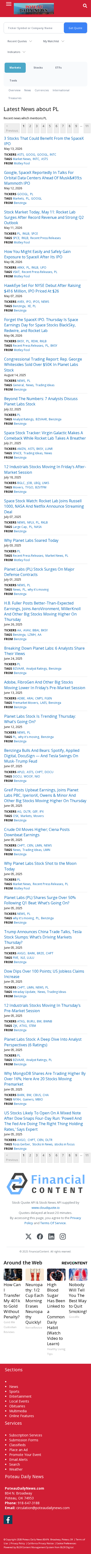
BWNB (47, 1021)
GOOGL (42, 154)
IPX (42, 811)
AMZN (21, 449)
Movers (18, 487)
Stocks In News (42, 1144)
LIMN (38, 845)
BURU (31, 1021)
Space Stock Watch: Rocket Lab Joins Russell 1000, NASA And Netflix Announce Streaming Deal (44, 506)
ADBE (21, 698)
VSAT (16, 272)
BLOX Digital (67, 1547)
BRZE (40, 953)
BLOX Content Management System (35, 1547)
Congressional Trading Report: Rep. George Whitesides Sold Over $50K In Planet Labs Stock (43, 364)
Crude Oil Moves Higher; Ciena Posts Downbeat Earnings (37, 832)
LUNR (49, 449)
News (27, 90)
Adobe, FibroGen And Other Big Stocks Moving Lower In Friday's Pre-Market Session (44, 684)
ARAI (30, 698)
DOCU (49, 772)
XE (29, 306)
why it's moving (38, 589)
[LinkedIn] (51, 1236)
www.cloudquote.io (46, 1207)
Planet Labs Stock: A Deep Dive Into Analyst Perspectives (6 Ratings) (43, 1042)
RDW (34, 341)
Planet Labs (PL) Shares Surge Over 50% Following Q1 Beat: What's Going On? (40, 900)
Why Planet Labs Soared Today (31, 540)
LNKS (45, 483)
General (18, 385)
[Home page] (34, 8)
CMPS (39, 698)
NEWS (45, 302)
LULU (30, 958)
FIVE (15, 958)
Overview (14, 90)
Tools (13, 80)
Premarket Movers (25, 703)
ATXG (21, 1021)
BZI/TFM (40, 487)
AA (19, 630)
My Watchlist (51, 41)
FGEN (48, 698)
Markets (15, 67)
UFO (43, 267)
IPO (28, 302)
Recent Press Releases (45, 238)
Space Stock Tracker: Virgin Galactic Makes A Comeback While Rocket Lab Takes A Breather (45, 435)
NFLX (30, 522)
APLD (21, 772)
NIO (37, 776)
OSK (15, 816)
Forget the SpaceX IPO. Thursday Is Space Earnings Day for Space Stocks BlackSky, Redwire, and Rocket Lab (41, 325)
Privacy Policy (17, 1543)
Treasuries (14, 98)
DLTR (27, 811)
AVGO (21, 953)
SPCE (34, 234)
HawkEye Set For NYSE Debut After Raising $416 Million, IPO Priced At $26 (42, 288)
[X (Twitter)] (28, 1236)
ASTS (20, 154)
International (61, 90)
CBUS (37, 1095)
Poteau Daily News (32, 1539)
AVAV (27, 630)
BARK (31, 953)
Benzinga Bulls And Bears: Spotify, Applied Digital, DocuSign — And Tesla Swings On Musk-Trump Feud (41, 756)
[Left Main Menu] (9, 4)
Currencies (42, 90)
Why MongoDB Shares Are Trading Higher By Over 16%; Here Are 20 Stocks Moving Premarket (45, 1079)
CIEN (30, 845)
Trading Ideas (44, 385)
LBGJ (37, 483)
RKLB (26, 234)
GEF (35, 811)
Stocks (38, 67)
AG (19, 811)
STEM (32, 1026)
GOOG (30, 154)
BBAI (36, 630)
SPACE (17, 453)
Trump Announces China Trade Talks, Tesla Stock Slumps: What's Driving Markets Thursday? (43, 937)
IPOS (36, 302)
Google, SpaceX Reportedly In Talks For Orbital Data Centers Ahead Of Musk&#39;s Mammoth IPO (43, 178)
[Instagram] (63, 1236)
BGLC (21, 483)
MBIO (39, 1099)
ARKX (20, 267)
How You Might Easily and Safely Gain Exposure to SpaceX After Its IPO (37, 254)
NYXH (17, 1099)
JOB (29, 483)
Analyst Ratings (23, 419)
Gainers (28, 1099)
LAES (43, 703)
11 (87, 126)
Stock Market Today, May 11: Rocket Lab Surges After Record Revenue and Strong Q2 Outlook (44, 217)
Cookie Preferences (66, 1543)
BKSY (20, 341)
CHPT (39, 772)
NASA (38, 527)
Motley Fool (22, 163)
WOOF (28, 776)
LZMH (32, 635)
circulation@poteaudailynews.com (43, 1507)
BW (39, 1021)
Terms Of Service (53, 1223)
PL (31, 194)
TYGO (29, 487)
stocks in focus (64, 1144)
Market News (22, 159)
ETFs (58, 67)
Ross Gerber (21, 1144)
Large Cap (20, 527)
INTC (53, 154)
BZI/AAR (41, 419)
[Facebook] (40, 1236)
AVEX (20, 302)
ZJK (15, 1026)
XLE (22, 958)
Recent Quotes (17, 41)
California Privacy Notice (41, 1543)
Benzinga (20, 203)
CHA (46, 1095)
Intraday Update (24, 992)
